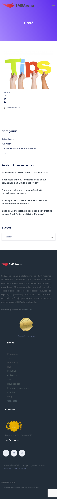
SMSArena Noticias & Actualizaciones (19, 148)
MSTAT (28, 309)
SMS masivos (8, 143)
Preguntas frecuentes (18, 388)
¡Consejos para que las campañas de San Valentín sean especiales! (24, 202)
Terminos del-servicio (11, 487)
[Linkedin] (14, 453)
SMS (9, 358)
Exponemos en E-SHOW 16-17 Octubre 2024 (25, 172)
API (9, 379)
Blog (9, 396)
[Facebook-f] (6, 453)
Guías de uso (8, 139)
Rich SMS (11, 371)
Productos (12, 354)
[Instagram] (22, 453)
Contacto (12, 400)
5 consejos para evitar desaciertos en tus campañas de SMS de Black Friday (24, 181)
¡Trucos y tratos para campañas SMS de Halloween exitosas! (22, 192)
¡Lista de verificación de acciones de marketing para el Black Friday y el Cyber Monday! (27, 212)
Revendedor (13, 383)
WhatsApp (12, 362)
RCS (9, 366)
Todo (4, 153)
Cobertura (12, 375)
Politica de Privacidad (30, 487)
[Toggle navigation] (53, 6)
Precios (11, 392)
